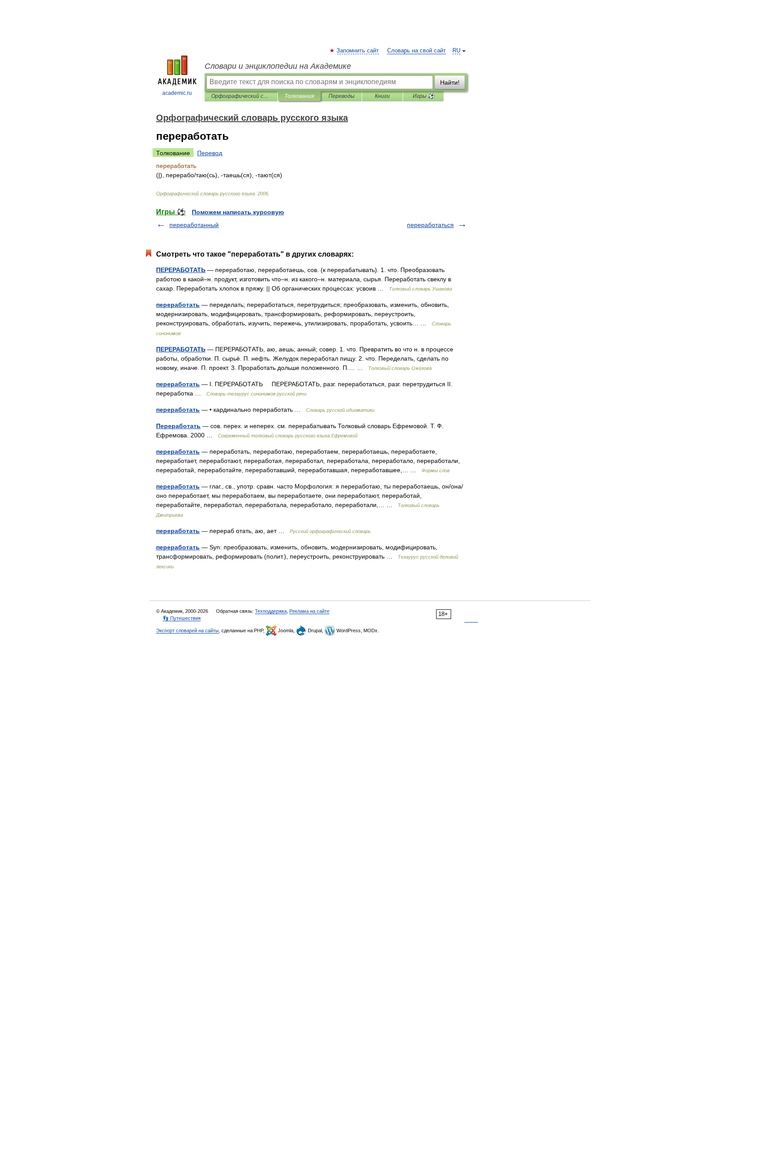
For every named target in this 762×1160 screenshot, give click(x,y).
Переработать (178, 425)
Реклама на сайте (309, 611)
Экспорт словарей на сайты (187, 630)
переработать (178, 304)
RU (456, 51)
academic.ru (177, 93)
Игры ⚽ (423, 96)
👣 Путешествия (182, 618)
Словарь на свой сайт (416, 51)
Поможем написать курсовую (238, 212)
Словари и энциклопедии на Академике (278, 66)
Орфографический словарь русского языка (241, 96)
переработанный (194, 224)
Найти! (449, 82)
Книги (382, 96)
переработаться (430, 224)
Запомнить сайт (358, 51)
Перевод (209, 153)
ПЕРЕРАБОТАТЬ (180, 269)
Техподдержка (271, 611)
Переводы (342, 96)
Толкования (299, 96)
